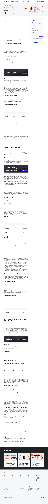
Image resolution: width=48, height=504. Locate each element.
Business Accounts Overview (7, 476)
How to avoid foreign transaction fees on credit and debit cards (37, 26)
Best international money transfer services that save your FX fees (37, 32)
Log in (38, 1)
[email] (37, 42)
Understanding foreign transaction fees (36, 23)
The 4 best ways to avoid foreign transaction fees (37, 22)
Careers (29, 491)
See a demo (41, 1)
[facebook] (34, 42)
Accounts (37, 479)
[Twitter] (42, 497)
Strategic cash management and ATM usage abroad (37, 28)
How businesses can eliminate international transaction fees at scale (37, 30)
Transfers (10, 5)
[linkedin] (36, 42)
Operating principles (30, 488)
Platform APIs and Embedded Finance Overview (39, 477)
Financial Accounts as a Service (7, 487)
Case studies (37, 488)
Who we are (29, 487)
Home (5, 5)
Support (37, 491)
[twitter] (35, 42)
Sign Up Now (24, 73)
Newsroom (37, 489)
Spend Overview (14, 476)
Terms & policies (30, 489)
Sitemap (13, 497)
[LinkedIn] (43, 497)
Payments (37, 480)
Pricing (20, 1)
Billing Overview (30, 476)
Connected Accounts (38, 478)
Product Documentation (23, 487)
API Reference (22, 488)
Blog (7, 5)
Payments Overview (22, 476)
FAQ (36, 490)
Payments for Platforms (6, 489)
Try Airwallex (24, 339)
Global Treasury (6, 488)
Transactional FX (38, 481)
